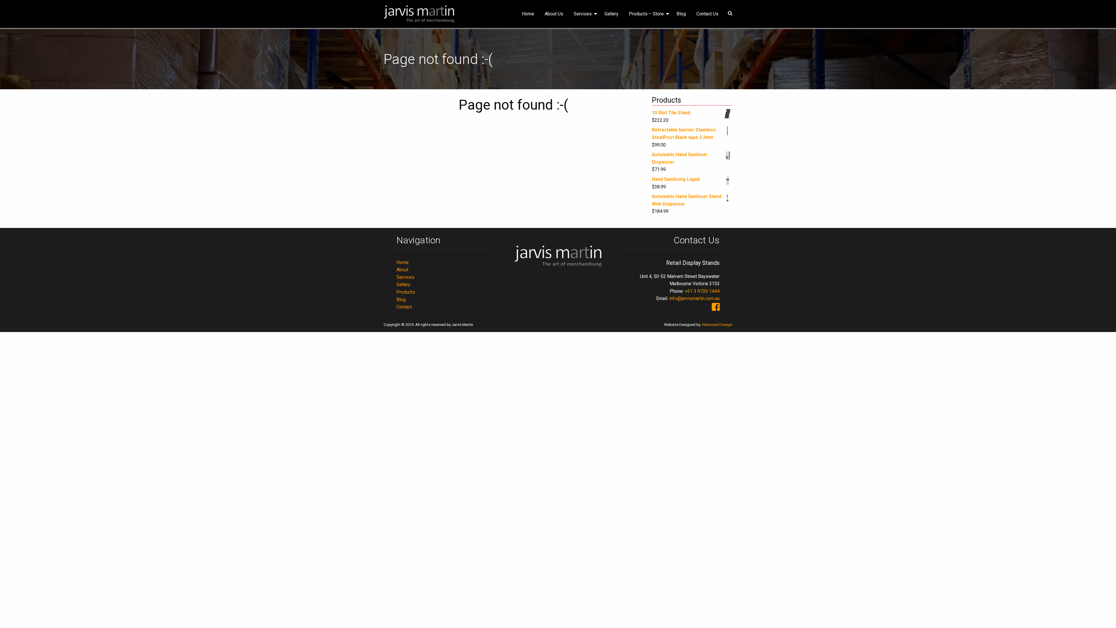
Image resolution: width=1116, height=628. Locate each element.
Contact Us (707, 14)
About (402, 269)
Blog (681, 14)
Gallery (611, 14)
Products (405, 292)
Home (528, 14)
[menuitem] (528, 14)
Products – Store (646, 14)
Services (583, 14)
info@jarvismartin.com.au (694, 298)
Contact (404, 307)
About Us (554, 14)
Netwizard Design (717, 324)
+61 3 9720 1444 (702, 291)
